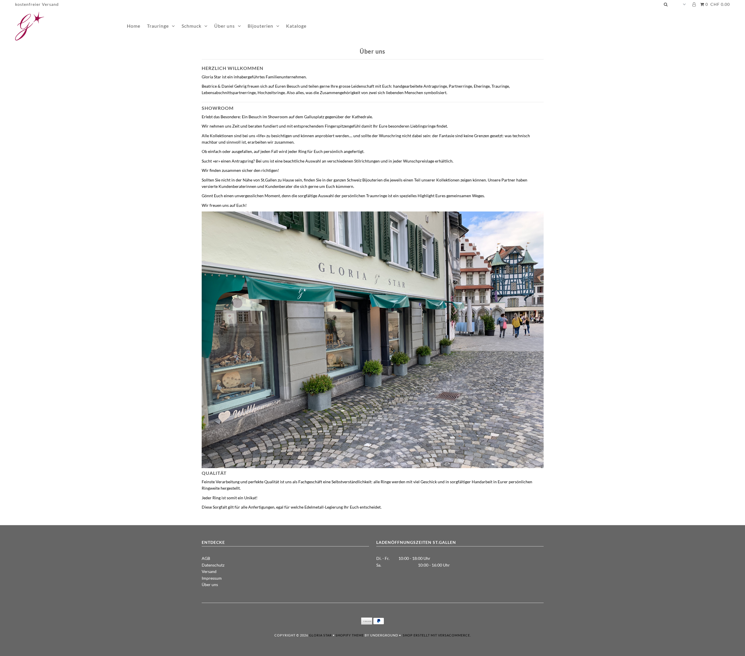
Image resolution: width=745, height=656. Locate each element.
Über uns (224, 26)
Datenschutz (213, 564)
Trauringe (158, 26)
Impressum (212, 578)
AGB (206, 558)
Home (133, 26)
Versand (209, 571)
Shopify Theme (350, 635)
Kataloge (296, 26)
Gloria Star (320, 635)
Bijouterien (260, 26)
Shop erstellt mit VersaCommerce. (437, 635)
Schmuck (191, 26)
